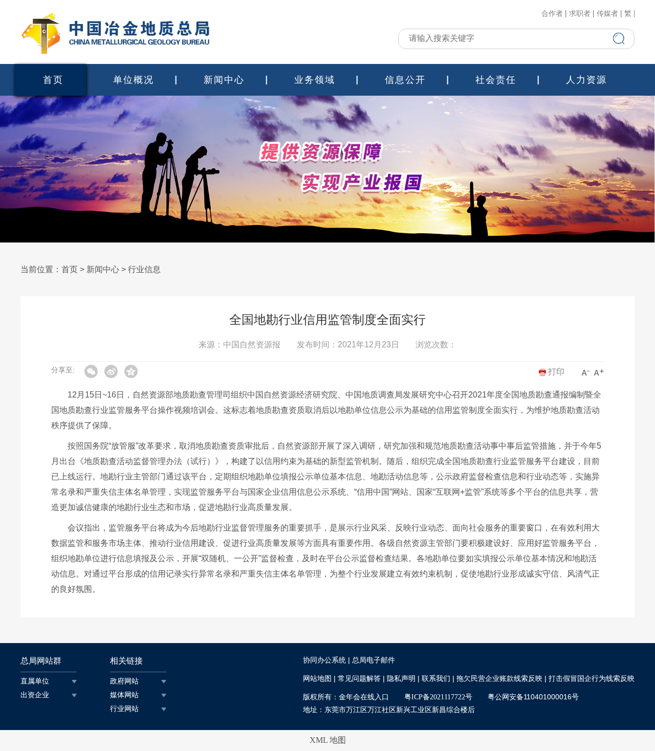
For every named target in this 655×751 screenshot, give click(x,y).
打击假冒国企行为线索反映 (592, 678)
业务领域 (314, 80)
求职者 (580, 13)
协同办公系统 (324, 660)
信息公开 (405, 80)
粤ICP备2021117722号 (438, 697)
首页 (53, 80)
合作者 (552, 13)
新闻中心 (224, 80)
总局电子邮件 (373, 660)
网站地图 (317, 678)
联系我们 (436, 678)
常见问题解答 (359, 678)
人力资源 (586, 80)
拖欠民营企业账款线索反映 (499, 678)
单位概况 (133, 80)
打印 (555, 371)
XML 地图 (328, 740)
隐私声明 (401, 678)
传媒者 (607, 13)
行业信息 (144, 269)
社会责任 (495, 80)
